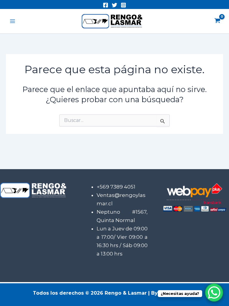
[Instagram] (123, 5)
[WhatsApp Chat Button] (214, 293)
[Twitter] (114, 5)
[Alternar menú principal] (12, 21)
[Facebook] (105, 5)
